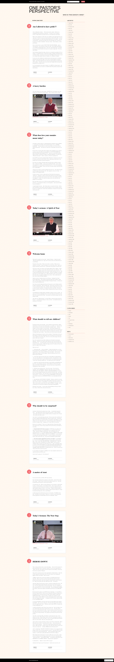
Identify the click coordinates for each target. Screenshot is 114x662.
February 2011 (71, 207)
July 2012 (70, 176)
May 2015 (70, 115)
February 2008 (71, 274)
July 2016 (70, 93)
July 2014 (70, 132)
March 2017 (71, 82)
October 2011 (71, 193)
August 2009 (71, 241)
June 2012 (70, 178)
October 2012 (71, 170)
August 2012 (71, 174)
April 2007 (70, 293)
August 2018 (71, 61)
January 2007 (71, 298)
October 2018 (71, 58)
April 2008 (70, 270)
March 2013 (71, 161)
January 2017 (71, 84)
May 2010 (70, 224)
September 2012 (71, 172)
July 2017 (70, 74)
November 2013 (71, 146)
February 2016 (71, 100)
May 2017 (70, 78)
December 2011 (71, 189)
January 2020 (71, 45)
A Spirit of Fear (35, 235)
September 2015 (71, 109)
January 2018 (71, 69)
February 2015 (71, 119)
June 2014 (70, 133)
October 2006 (71, 304)
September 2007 (71, 283)
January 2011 (71, 209)
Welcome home (39, 253)
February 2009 (71, 252)
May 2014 (70, 135)
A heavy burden (39, 86)
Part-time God (35, 117)
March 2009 (71, 250)
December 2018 (71, 56)
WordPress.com (71, 341)
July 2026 (70, 24)
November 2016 (71, 87)
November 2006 (71, 302)
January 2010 (71, 231)
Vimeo (46, 117)
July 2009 (70, 243)
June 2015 (70, 113)
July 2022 (70, 36)
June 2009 (70, 244)
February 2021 (71, 37)
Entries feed (71, 337)
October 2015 (71, 108)
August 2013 (71, 152)
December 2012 (71, 167)
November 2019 (71, 47)
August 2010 (71, 219)
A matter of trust (40, 472)
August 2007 (71, 285)
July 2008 (70, 265)
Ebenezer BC (42, 117)
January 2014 (71, 143)
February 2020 (71, 43)
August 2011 (71, 196)
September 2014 (71, 128)
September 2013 (71, 150)
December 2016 (71, 85)
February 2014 (71, 141)
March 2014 (71, 139)
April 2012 (70, 182)
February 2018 (71, 67)
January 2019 (71, 54)
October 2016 (71, 89)
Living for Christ (50, 195)
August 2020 (71, 41)
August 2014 (71, 130)
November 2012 (71, 169)
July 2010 (70, 220)
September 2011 (71, 195)
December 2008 (71, 256)
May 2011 (70, 202)
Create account (71, 334)
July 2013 (70, 154)
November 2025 (71, 26)
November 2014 (71, 124)
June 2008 (70, 267)
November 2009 (71, 235)
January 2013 (71, 165)
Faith (69, 314)
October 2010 (71, 215)
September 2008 (71, 261)
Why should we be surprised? (45, 405)
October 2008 (71, 259)
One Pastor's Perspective (44, 9)
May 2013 (70, 158)
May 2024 (70, 34)
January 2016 (71, 102)
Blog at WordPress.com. (33, 660)
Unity (69, 327)
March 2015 (71, 117)
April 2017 (70, 80)
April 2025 (70, 30)
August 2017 (71, 72)
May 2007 (70, 291)
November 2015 (71, 106)
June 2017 (70, 76)
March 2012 (71, 183)
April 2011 (70, 204)
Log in (70, 335)
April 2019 (70, 50)
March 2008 (71, 272)
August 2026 (71, 23)
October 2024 (71, 32)
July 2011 (70, 198)
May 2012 (70, 180)
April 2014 (70, 137)
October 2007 (71, 281)
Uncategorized (71, 325)
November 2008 (71, 257)
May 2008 (70, 268)
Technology (70, 323)
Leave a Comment (36, 122)
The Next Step (35, 543)
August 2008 (71, 263)
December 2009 (71, 233)
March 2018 (71, 65)
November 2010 (71, 213)
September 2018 (71, 60)
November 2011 (71, 191)
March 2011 (71, 206)
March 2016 (71, 98)
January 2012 (71, 187)
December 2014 (71, 122)
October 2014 (71, 126)
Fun (69, 318)
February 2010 (71, 230)
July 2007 (70, 287)
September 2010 (71, 217)
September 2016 (71, 91)
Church (49, 122)
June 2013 (70, 156)
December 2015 (71, 104)
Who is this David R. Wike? (73, 15)
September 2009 (71, 239)
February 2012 (71, 185)
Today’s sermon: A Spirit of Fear (46, 208)
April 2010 (70, 226)
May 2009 (70, 246)
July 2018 (70, 63)
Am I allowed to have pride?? (45, 26)
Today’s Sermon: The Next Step (46, 515)
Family (70, 316)
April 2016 (70, 97)
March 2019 (71, 52)
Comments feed (71, 339)
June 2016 (70, 95)
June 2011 (70, 200)
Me (48, 73)
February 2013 (71, 163)
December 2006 (71, 300)
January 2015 (71, 121)
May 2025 (70, 28)
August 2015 (71, 111)
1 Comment (35, 73)
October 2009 (71, 237)
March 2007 (71, 294)
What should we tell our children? (46, 319)
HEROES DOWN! (40, 561)
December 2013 (71, 145)
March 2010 (71, 228)
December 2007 (71, 278)
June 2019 (70, 48)
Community (50, 648)
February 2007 (71, 296)
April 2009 (70, 248)
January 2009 (71, 254)
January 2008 (71, 276)
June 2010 (70, 222)
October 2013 (71, 148)
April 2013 (70, 159)
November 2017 (71, 71)
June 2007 (70, 289)
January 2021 (71, 39)
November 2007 (71, 280)
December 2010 (71, 211)
